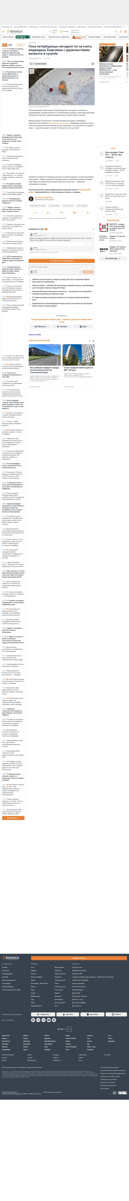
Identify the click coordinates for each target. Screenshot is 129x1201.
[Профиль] (125, 31)
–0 (92, 244)
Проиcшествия (60, 980)
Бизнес (33, 974)
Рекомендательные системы (108, 1079)
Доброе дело (35, 996)
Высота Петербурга (79, 1003)
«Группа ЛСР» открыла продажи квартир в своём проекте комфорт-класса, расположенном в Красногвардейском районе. (78, 375)
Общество (58, 970)
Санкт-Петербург (82, 205)
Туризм (57, 993)
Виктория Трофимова (44, 198)
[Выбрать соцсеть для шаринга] (93, 64)
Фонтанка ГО (34, 27)
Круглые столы (77, 999)
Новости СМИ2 (35, 334)
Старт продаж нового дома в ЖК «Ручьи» (78, 368)
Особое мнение (60, 974)
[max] (33, 1020)
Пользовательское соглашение (109, 1067)
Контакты (5, 970)
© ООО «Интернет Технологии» (52, 1092)
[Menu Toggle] (3, 31)
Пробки (65, 32)
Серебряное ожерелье (49, 27)
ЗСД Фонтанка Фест (95, 27)
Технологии (59, 990)
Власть (33, 987)
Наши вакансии (7, 987)
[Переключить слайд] (127, 54)
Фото (56, 1006)
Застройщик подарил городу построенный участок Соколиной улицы (44, 370)
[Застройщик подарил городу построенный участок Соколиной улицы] (45, 355)
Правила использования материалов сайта (113, 1073)
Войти (35, 272)
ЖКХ (32, 1003)
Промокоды (113, 220)
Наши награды (104, 1088)
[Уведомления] (120, 31)
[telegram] (38, 1020)
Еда (32, 999)
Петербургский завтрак (113, 27)
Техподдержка (7, 974)
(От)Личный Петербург (80, 980)
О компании (6, 983)
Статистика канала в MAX (11, 990)
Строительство (60, 987)
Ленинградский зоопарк (37, 205)
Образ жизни (59, 967)
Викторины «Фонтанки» (39, 983)
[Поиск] (116, 31)
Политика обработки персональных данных (113, 1070)
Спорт (57, 983)
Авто (33, 967)
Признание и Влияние (67, 27)
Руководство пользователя (108, 1085)
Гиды (33, 990)
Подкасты (58, 977)
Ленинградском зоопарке (59, 123)
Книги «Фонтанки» (79, 987)
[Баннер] (22, 37)
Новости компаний (39, 340)
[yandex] (54, 1020)
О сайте (4, 967)
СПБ (10, 45)
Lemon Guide (81, 27)
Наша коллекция (78, 983)
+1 (86, 244)
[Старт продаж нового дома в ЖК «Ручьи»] (79, 355)
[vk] (44, 1020)
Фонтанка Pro (77, 967)
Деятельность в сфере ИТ (107, 1082)
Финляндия (59, 999)
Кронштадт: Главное (79, 996)
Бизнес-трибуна (36, 977)
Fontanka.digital (77, 990)
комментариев (39, 64)
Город (33, 993)
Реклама (5, 977)
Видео (33, 980)
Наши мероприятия (9, 980)
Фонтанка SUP (7, 27)
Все (4, 45)
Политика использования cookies (110, 1076)
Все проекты (76, 1006)
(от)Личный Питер (21, 27)
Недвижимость (36, 1006)
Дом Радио (76, 993)
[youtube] (49, 1020)
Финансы (58, 996)
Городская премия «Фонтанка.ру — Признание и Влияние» (93, 977)
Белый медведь (54, 205)
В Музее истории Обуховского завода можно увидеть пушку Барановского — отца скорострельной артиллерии (110, 69)
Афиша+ (34, 970)
